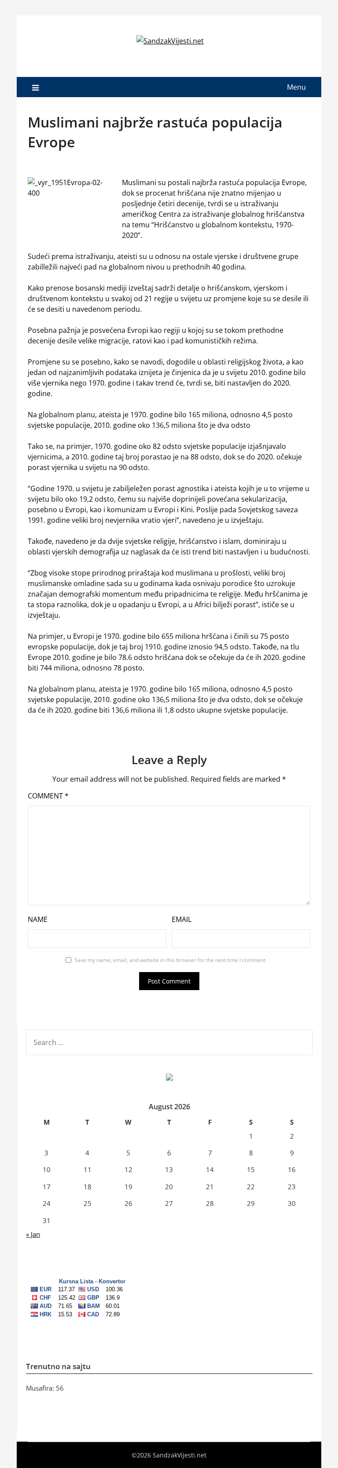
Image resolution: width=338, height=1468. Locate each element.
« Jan (33, 1234)
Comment (48, 796)
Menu (296, 87)
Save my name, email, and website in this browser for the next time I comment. (170, 960)
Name (38, 919)
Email (181, 919)
